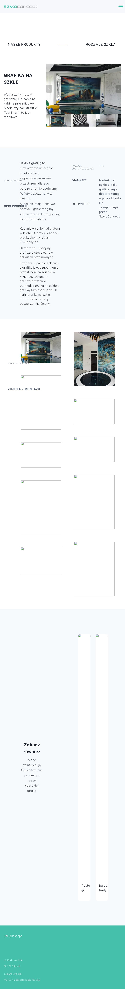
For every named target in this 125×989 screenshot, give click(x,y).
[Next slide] (118, 89)
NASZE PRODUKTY (24, 44)
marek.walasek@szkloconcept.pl (22, 980)
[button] (58, 120)
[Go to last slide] (49, 89)
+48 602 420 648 (12, 974)
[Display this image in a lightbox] (41, 347)
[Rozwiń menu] (121, 6)
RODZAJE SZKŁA (101, 44)
